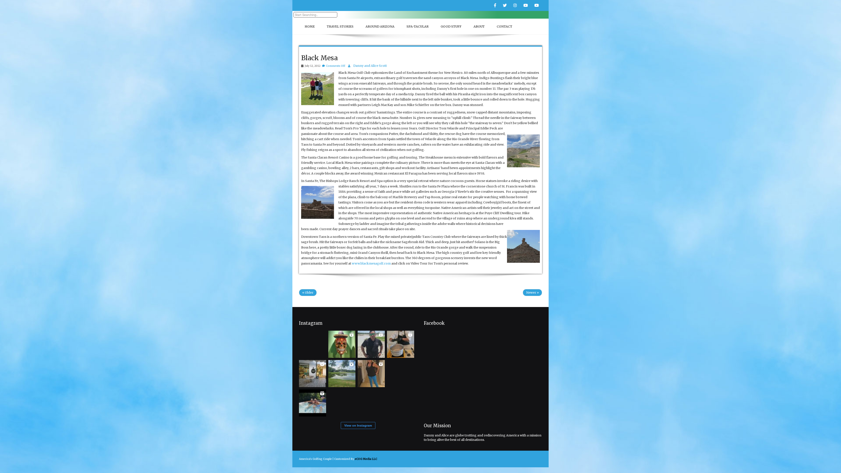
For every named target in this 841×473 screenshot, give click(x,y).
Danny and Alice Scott (370, 66)
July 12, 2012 (312, 65)
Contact (504, 26)
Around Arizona (380, 26)
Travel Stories (340, 26)
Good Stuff (451, 26)
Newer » (532, 293)
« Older (307, 293)
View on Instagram (358, 425)
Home (310, 26)
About (479, 26)
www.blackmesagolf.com (371, 263)
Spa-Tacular (417, 26)
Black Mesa (319, 58)
